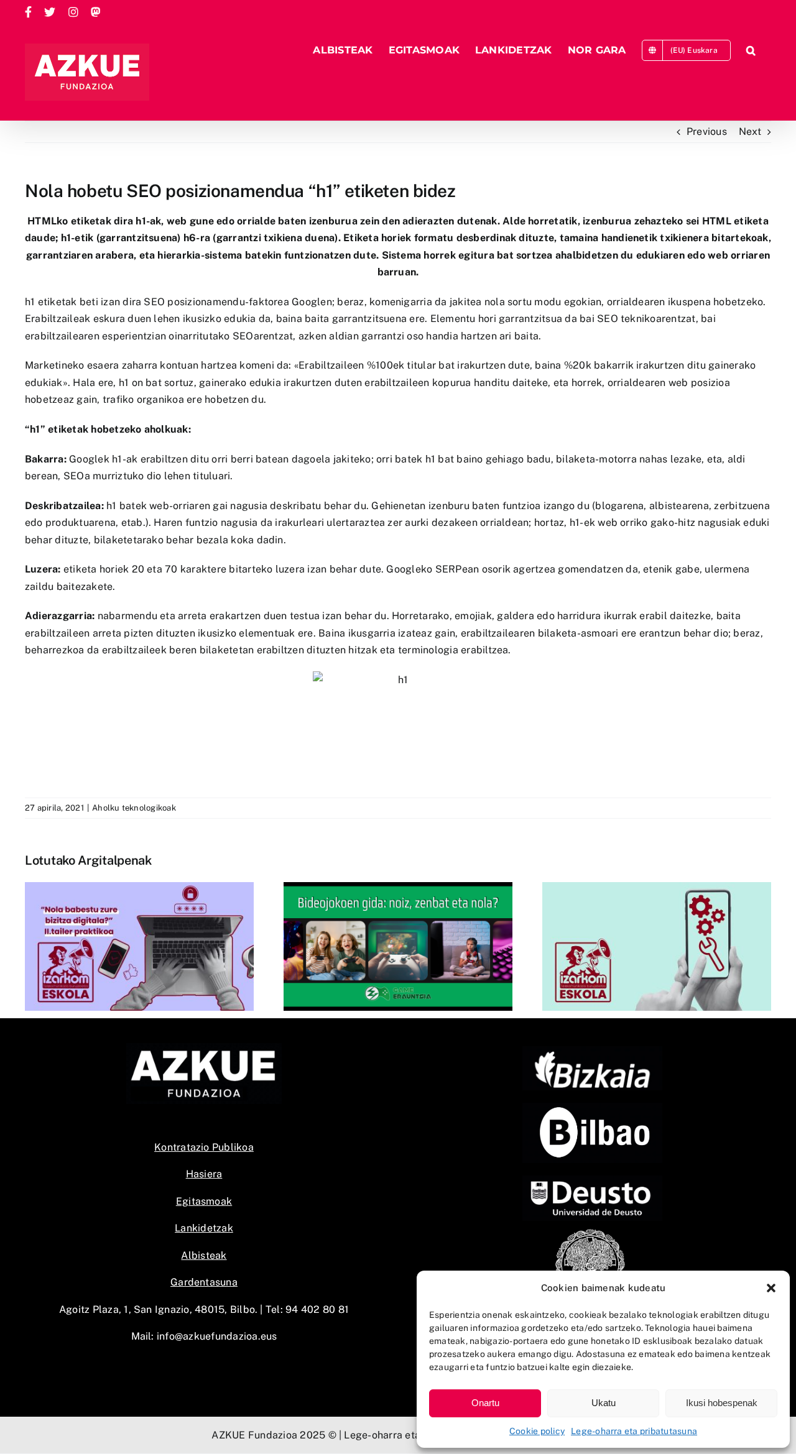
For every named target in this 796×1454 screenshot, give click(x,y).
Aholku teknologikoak (134, 807)
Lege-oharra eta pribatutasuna (634, 1431)
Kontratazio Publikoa (204, 1147)
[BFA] (592, 1051)
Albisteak (203, 1255)
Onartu (485, 1402)
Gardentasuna (204, 1282)
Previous (707, 131)
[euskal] (592, 1232)
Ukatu (603, 1402)
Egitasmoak (204, 1201)
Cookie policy (537, 1431)
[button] (771, 1288)
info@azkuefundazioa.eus (217, 1336)
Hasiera (204, 1174)
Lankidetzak (204, 1228)
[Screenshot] (592, 1107)
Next (750, 131)
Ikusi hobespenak (721, 1402)
